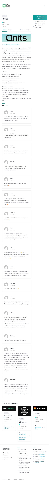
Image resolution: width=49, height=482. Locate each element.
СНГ (4, 22)
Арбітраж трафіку (7, 457)
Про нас (15, 479)
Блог (9, 479)
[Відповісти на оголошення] (11, 427)
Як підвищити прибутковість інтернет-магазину (24, 453)
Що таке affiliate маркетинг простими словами (24, 467)
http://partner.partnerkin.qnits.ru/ (12, 44)
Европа (7, 417)
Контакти (21, 479)
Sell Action (42, 456)
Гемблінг (5, 459)
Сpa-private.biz (22, 422)
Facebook (5, 455)
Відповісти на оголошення (40, 17)
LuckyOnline (8, 415)
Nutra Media (42, 454)
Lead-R (37, 416)
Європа (22, 425)
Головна (4, 479)
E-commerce (6, 453)
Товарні (4, 15)
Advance (43, 459)
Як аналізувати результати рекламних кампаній (25, 458)
